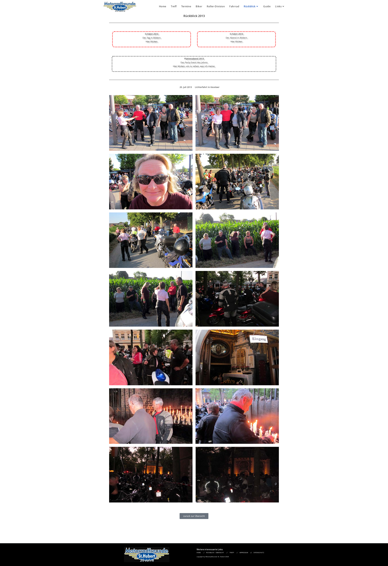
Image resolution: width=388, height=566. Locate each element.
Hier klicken (151, 41)
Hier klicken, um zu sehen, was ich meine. (194, 66)
